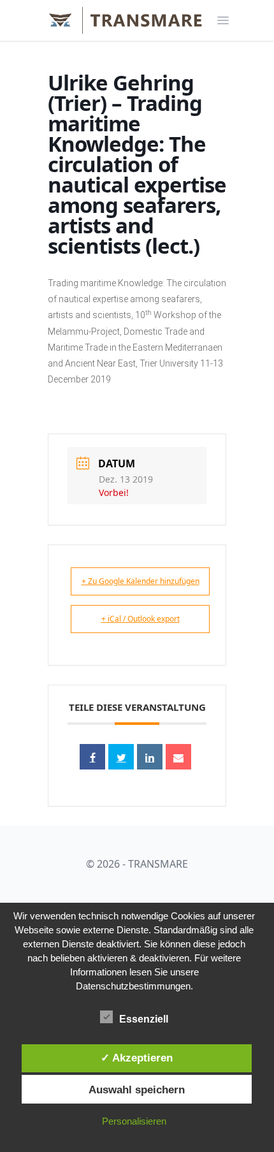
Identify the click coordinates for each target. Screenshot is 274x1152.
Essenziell (143, 1019)
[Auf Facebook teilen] (92, 756)
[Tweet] (121, 756)
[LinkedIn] (149, 756)
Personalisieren (134, 1121)
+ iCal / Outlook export (140, 618)
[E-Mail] (178, 756)
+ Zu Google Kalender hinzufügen (140, 581)
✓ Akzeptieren (137, 1057)
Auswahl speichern (137, 1089)
